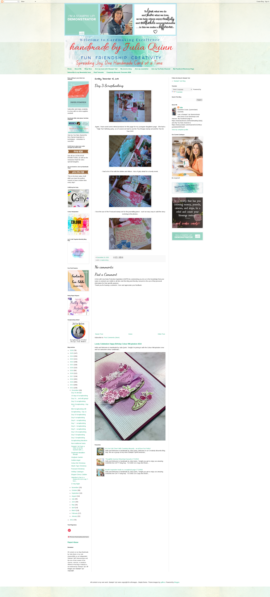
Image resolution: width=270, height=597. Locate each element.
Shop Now (88, 69)
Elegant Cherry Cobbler (79, 474)
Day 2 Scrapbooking (78, 438)
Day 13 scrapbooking (78, 401)
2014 (72, 385)
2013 (72, 388)
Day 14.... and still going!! (79, 398)
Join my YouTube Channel (160, 69)
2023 (72, 359)
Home (70, 69)
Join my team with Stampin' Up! (106, 69)
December (75, 390)
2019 (72, 370)
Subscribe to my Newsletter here (79, 72)
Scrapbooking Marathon (79, 440)
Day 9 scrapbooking (78, 417)
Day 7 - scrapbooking (78, 423)
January (75, 516)
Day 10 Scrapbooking (78, 414)
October (75, 490)
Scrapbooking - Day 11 (78, 412)
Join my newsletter (141, 69)
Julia (181, 107)
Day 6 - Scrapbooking (78, 426)
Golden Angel (75, 460)
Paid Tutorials (99, 72)
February (75, 513)
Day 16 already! (76, 393)
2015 (72, 382)
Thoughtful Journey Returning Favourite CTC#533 (122, 459)
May (73, 505)
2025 (72, 353)
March (74, 510)
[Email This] (114, 257)
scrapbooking (104, 260)
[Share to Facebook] (120, 257)
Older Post (161, 334)
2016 (72, 379)
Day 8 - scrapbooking (78, 420)
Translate (179, 92)
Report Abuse (73, 542)
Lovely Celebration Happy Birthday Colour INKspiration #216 (118, 344)
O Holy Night (75, 484)
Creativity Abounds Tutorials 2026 (119, 72)
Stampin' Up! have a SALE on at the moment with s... (78, 448)
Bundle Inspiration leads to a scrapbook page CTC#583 (124, 470)
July (73, 499)
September (75, 493)
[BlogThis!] (116, 257)
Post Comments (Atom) (111, 337)
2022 (72, 362)
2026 (72, 350)
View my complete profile (180, 129)
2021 (72, 365)
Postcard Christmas (78, 469)
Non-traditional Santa (78, 443)
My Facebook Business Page (183, 69)
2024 (72, 356)
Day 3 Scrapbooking (78, 435)
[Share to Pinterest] (122, 257)
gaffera (163, 582)
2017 (72, 376)
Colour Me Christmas (78, 463)
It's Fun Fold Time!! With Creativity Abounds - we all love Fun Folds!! (128, 448)
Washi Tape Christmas (78, 466)
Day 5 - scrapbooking (78, 429)
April (73, 507)
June (73, 502)
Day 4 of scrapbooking (78, 432)
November (75, 487)
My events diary (126, 69)
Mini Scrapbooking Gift (78, 409)
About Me (78, 69)
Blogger (176, 582)
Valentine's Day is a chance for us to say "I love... (79, 479)
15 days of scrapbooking (79, 395)
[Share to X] (118, 257)
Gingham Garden (77, 457)
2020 (72, 367)
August (74, 496)
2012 (72, 520)
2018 (72, 373)
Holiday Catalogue (77, 472)
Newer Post (99, 334)
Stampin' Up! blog (179, 81)
